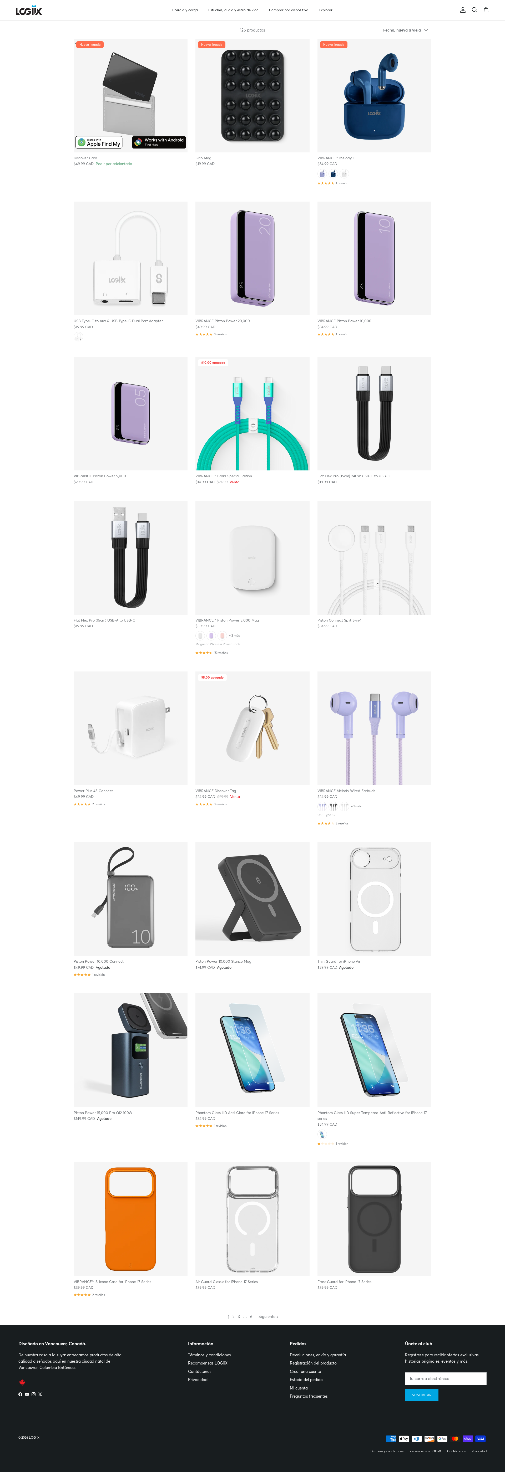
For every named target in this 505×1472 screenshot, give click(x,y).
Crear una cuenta (305, 1371)
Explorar (325, 10)
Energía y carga (185, 10)
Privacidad (198, 1379)
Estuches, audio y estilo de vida (233, 10)
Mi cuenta (299, 1388)
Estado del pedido (306, 1379)
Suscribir (422, 1395)
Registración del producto (313, 1363)
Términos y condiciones (209, 1354)
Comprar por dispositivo (288, 10)
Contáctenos (199, 1371)
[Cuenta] (462, 10)
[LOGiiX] (29, 10)
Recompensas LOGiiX (208, 1363)
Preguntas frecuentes (309, 1396)
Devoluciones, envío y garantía (318, 1354)
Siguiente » (268, 1316)
